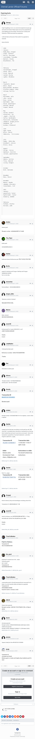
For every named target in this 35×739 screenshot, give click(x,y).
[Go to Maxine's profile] (3, 310)
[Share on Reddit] (15, 716)
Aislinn (8, 222)
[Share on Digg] (10, 716)
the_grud (8, 554)
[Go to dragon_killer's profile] (3, 294)
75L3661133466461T (9, 443)
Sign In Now (17, 697)
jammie (8, 637)
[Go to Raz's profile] (3, 364)
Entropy (4, 15)
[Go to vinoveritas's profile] (3, 282)
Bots (17, 15)
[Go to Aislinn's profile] (3, 223)
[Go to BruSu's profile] (3, 267)
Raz (7, 363)
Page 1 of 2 (17, 18)
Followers (16, 704)
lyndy (7, 649)
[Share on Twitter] (2, 716)
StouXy (8, 389)
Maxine (8, 310)
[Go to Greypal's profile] (3, 496)
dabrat (8, 600)
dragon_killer (10, 294)
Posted (12, 24)
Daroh (8, 618)
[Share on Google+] (7, 716)
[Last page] (33, 18)
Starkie (8, 254)
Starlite (8, 424)
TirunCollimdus (10, 536)
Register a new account (17, 686)
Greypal (8, 495)
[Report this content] (30, 24)
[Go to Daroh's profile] (3, 618)
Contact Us (17, 733)
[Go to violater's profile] (3, 411)
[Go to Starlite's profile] (3, 425)
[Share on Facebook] (4, 716)
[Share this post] (32, 24)
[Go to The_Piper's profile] (3, 239)
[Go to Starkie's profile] (3, 254)
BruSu (8, 266)
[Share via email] (20, 716)
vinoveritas (9, 282)
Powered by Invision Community (17, 736)
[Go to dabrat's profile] (3, 600)
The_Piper (9, 238)
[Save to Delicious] (12, 716)
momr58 (8, 324)
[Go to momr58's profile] (3, 324)
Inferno (8, 375)
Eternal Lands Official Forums (14, 7)
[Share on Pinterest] (23, 716)
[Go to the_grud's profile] (3, 555)
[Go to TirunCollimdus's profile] (3, 537)
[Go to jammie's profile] (3, 638)
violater (8, 410)
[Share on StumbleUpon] (18, 716)
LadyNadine (9, 344)
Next (29, 18)
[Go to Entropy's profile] (3, 23)
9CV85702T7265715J (9, 477)
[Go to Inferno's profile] (3, 376)
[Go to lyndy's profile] (3, 650)
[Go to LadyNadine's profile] (3, 344)
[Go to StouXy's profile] (3, 390)
